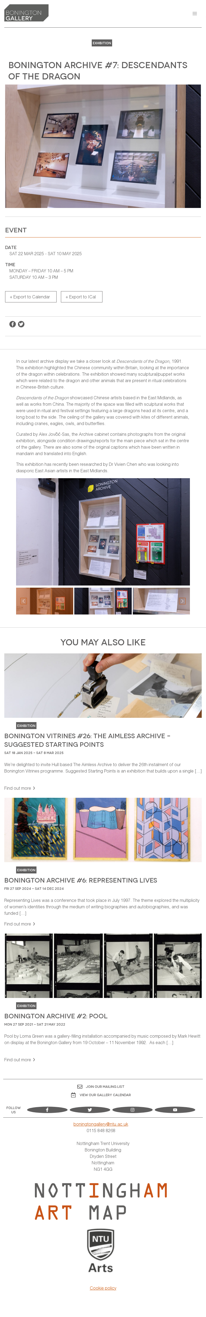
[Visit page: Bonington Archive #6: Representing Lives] (103, 862)
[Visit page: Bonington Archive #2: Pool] (103, 998)
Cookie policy (103, 1287)
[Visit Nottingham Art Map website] (100, 1201)
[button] (195, 13)
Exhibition (102, 43)
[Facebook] (47, 1110)
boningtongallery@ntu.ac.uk (100, 1123)
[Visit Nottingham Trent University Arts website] (101, 1251)
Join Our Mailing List (105, 1086)
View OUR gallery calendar (105, 1095)
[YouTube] (175, 1110)
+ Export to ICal (80, 296)
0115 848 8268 (101, 1130)
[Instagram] (132, 1110)
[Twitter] (90, 1110)
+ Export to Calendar (30, 296)
